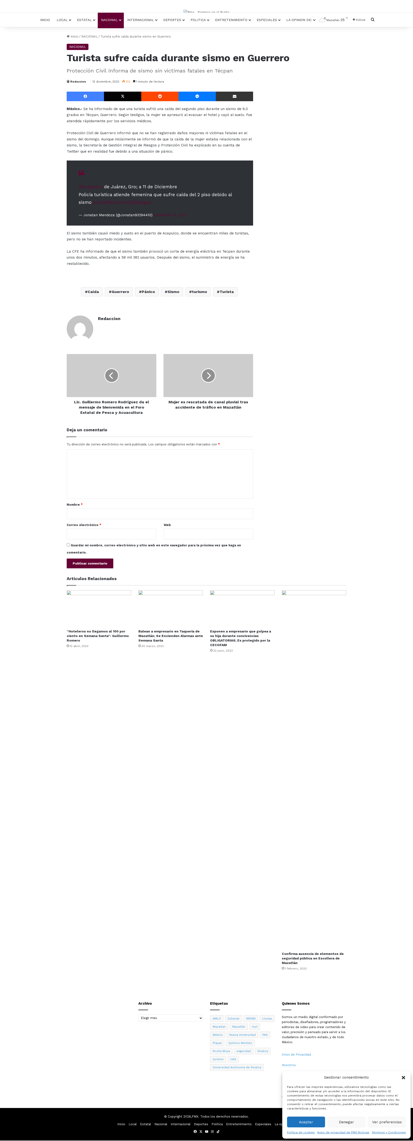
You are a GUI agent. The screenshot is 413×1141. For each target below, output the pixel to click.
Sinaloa (262, 1051)
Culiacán (233, 1018)
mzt (254, 1026)
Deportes (172, 20)
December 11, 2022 (170, 215)
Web (167, 525)
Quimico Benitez (240, 1043)
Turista (227, 291)
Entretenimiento (231, 20)
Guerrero (120, 291)
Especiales (267, 20)
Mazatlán (238, 1026)
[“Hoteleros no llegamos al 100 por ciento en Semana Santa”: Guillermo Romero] (99, 608)
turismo (199, 291)
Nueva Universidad (242, 1034)
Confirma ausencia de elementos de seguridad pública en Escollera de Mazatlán (313, 958)
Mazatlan (219, 1026)
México (218, 1034)
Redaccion (78, 81)
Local (62, 20)
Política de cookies (301, 1132)
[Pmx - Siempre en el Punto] (206, 12)
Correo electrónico (84, 525)
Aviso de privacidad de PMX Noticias (343, 1132)
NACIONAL (89, 36)
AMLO (217, 1018)
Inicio (45, 20)
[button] (403, 1077)
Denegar (346, 1122)
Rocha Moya (221, 1051)
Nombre (75, 504)
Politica (198, 20)
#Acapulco (91, 186)
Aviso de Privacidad (296, 1054)
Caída (93, 291)
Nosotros (289, 1065)
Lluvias (267, 1018)
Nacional (109, 20)
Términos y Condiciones (389, 1132)
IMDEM (250, 1018)
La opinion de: (299, 20)
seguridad (244, 1051)
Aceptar (306, 1122)
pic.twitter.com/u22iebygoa (122, 202)
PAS (265, 1034)
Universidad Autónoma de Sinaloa (237, 1067)
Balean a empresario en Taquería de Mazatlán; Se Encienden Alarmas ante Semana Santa (170, 635)
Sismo (173, 291)
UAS (233, 1059)
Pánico (148, 291)
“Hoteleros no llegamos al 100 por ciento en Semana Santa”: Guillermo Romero (98, 635)
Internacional (140, 20)
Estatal (84, 20)
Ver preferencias (387, 1122)
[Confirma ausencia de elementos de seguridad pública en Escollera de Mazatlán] (314, 769)
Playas (217, 1043)
